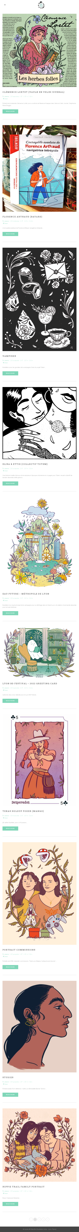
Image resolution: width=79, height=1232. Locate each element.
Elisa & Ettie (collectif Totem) (25, 464)
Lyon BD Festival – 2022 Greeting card (30, 683)
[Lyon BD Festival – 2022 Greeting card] (39, 653)
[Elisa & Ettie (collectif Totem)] (39, 423)
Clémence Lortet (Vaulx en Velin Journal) (34, 92)
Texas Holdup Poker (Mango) (23, 811)
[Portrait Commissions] (39, 893)
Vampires (9, 356)
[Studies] (39, 1026)
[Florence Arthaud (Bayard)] (39, 168)
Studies (8, 1077)
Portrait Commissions (19, 950)
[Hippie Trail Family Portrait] (39, 1145)
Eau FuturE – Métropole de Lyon (26, 594)
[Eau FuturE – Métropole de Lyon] (39, 543)
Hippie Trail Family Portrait (24, 1187)
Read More (10, 111)
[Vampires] (39, 299)
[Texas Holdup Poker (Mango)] (39, 760)
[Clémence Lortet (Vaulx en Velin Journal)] (39, 50)
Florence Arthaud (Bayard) (22, 217)
